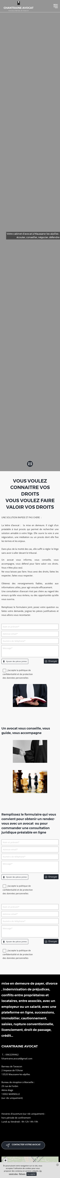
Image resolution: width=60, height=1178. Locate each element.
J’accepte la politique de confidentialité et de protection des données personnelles (18, 674)
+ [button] (5, 1160)
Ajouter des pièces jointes (16, 661)
